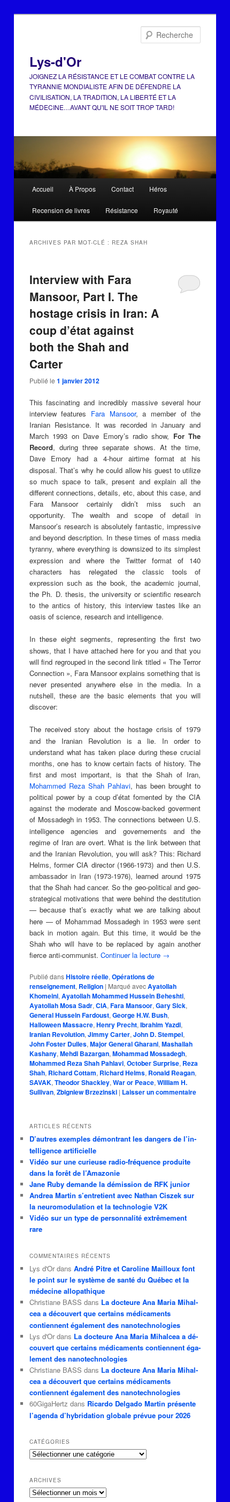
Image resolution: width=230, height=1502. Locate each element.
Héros (158, 188)
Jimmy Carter (109, 1034)
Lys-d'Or (55, 61)
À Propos (82, 188)
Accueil (42, 188)
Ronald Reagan (171, 1073)
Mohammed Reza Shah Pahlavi (80, 786)
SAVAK (40, 1082)
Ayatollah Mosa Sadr (61, 1005)
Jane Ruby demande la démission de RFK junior (109, 1184)
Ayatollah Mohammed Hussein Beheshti (122, 996)
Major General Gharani (124, 1044)
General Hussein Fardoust (69, 1015)
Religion (91, 986)
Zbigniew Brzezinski (87, 1092)
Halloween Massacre (61, 1024)
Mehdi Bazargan (84, 1053)
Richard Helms (122, 1073)
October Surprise (153, 1063)
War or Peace (133, 1082)
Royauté (166, 210)
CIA (101, 1005)
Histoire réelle (87, 976)
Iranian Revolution (57, 1034)
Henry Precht (116, 1024)
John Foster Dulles (58, 1044)
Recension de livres (61, 210)
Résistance (121, 210)
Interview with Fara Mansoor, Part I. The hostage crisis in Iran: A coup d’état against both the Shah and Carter (94, 321)
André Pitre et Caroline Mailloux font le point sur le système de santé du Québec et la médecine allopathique (112, 1279)
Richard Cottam (72, 1073)
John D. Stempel (158, 1034)
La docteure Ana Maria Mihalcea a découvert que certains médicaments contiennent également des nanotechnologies (113, 1313)
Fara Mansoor (113, 413)
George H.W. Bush (139, 1015)
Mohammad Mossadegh (148, 1053)
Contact (122, 188)
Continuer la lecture (135, 955)
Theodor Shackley (82, 1082)
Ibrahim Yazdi (160, 1024)
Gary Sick (171, 1005)
